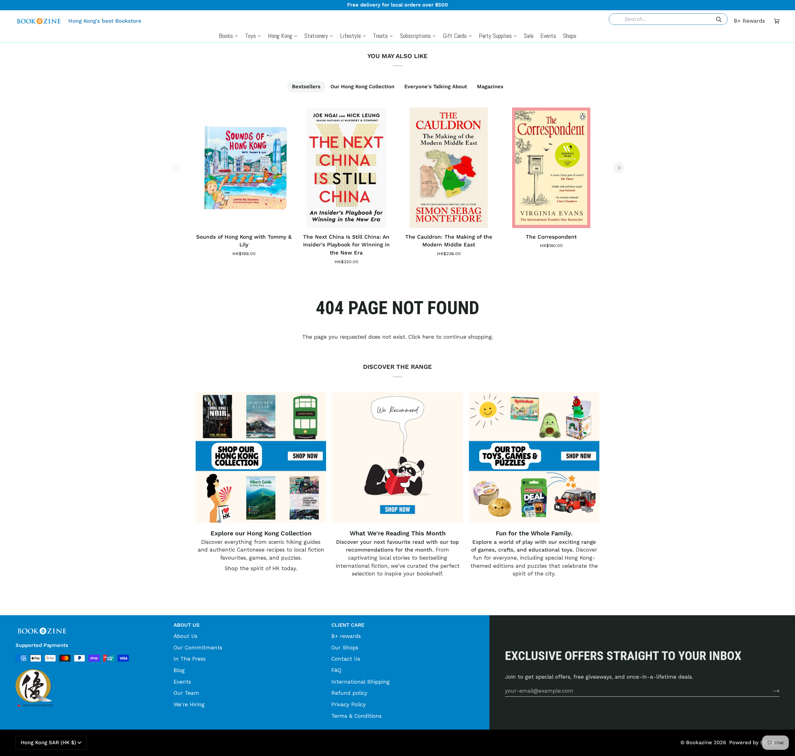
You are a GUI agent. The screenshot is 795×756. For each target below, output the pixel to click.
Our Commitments (198, 647)
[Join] (771, 691)
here (428, 337)
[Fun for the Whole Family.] (534, 457)
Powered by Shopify (754, 742)
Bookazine (699, 742)
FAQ (336, 670)
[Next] (618, 167)
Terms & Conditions (356, 716)
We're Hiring (189, 704)
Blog (179, 670)
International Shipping (360, 682)
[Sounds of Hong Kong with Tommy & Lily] (244, 168)
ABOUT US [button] (187, 625)
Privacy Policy (348, 704)
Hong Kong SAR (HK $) (48, 742)
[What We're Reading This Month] (397, 457)
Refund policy (349, 693)
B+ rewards (346, 636)
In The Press (190, 659)
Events (182, 682)
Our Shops (344, 647)
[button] (91, 623)
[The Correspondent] (551, 168)
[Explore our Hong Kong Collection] (261, 457)
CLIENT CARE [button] (347, 625)
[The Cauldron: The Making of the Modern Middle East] (449, 168)
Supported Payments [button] (42, 645)
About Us (186, 636)
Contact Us (345, 659)
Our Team (186, 693)
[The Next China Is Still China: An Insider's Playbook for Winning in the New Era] (346, 168)
